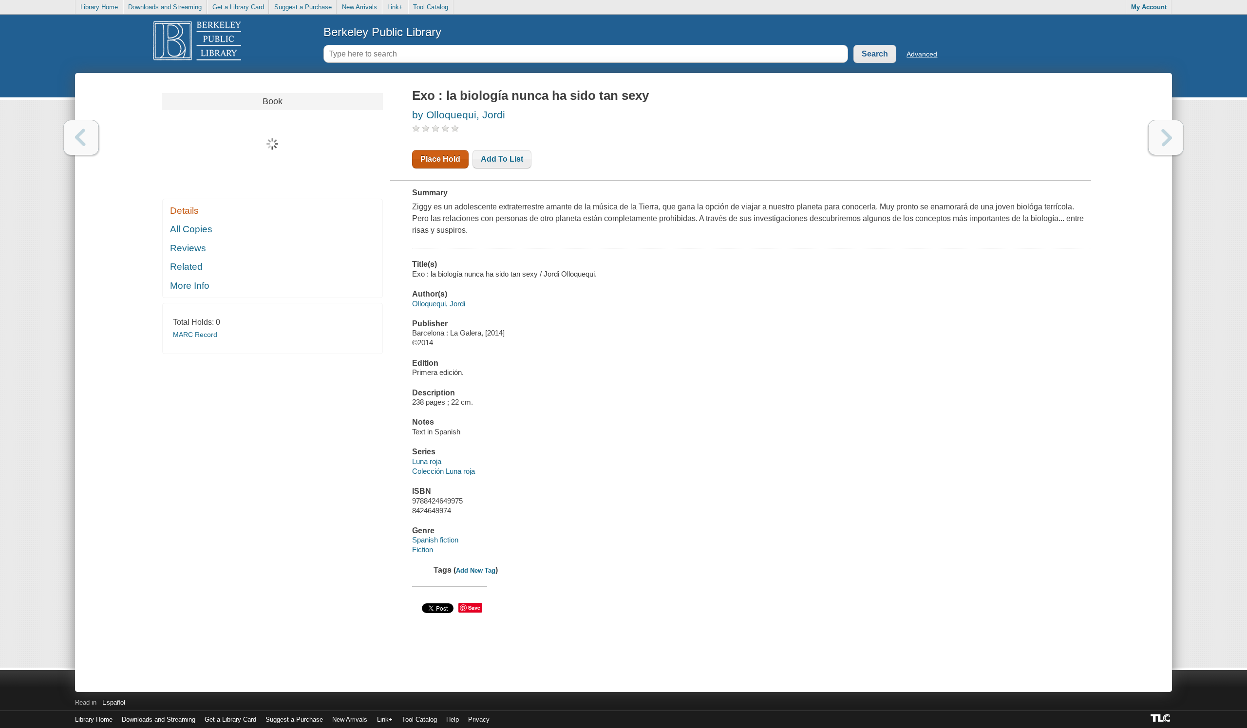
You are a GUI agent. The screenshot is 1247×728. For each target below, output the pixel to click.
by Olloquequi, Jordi (458, 114)
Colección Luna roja (443, 471)
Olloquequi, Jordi (438, 303)
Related (186, 266)
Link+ (395, 7)
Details (184, 210)
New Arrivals (359, 7)
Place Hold (440, 159)
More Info (189, 285)
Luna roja (426, 461)
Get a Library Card (238, 7)
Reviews (188, 248)
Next (1166, 137)
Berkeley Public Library (382, 31)
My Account (1149, 7)
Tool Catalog (430, 7)
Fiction (422, 549)
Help (452, 719)
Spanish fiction (435, 540)
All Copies (191, 229)
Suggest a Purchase (303, 7)
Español (113, 702)
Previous (81, 137)
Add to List (502, 159)
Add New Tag (475, 570)
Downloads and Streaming (165, 7)
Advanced (922, 54)
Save (474, 607)
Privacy (479, 719)
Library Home (99, 7)
